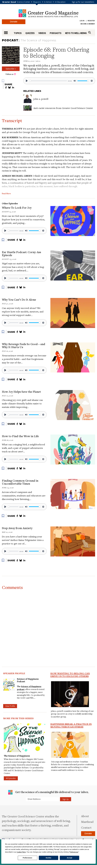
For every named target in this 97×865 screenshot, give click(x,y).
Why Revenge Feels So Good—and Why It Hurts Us (23, 345)
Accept (69, 858)
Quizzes (29, 33)
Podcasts (55, 33)
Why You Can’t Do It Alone (19, 299)
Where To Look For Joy (17, 207)
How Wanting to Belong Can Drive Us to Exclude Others (70, 675)
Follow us (9, 74)
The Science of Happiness (38, 40)
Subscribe (10, 68)
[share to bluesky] (9, 87)
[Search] (89, 32)
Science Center (23, 2)
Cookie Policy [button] (21, 852)
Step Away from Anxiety (17, 528)
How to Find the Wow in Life (20, 436)
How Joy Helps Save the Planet (21, 391)
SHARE (8, 84)
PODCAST (10, 40)
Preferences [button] (74, 852)
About (85, 816)
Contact (86, 827)
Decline (48, 858)
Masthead (87, 822)
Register (91, 21)
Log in (82, 21)
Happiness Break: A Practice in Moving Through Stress (71, 725)
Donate (13, 21)
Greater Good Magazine (48, 13)
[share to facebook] (6, 87)
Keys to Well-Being (76, 33)
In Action (48, 2)
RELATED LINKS (32, 91)
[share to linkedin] (13, 87)
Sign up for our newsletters (83, 2)
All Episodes (11, 778)
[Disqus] (48, 622)
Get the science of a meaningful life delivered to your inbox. (52, 792)
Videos (42, 33)
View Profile (10, 706)
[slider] (48, 81)
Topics (18, 33)
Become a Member (88, 24)
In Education (60, 2)
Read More (6, 193)
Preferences (27, 858)
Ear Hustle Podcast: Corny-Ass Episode (21, 253)
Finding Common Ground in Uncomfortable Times (20, 482)
